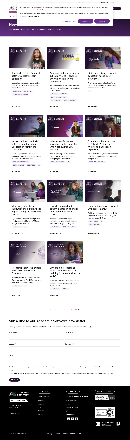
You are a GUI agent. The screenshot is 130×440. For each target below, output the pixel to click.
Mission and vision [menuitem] (72, 407)
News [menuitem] (68, 404)
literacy (65, 288)
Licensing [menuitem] (41, 404)
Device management (69, 227)
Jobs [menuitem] (67, 411)
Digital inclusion (18, 165)
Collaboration (56, 100)
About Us (13, 17)
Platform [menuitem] (41, 401)
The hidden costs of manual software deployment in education (26, 76)
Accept (86, 21)
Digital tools (31, 165)
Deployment (17, 91)
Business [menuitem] (41, 411)
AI (89, 91)
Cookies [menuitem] (57, 434)
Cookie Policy (44, 10)
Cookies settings (69, 21)
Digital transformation (58, 97)
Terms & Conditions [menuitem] (69, 434)
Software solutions (57, 162)
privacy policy (19, 374)
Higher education (69, 100)
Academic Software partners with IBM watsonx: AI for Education (26, 271)
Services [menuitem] (40, 414)
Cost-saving (27, 91)
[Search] (97, 2)
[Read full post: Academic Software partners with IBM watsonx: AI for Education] (27, 252)
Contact (115, 8)
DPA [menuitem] (79, 434)
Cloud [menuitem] (40, 407)
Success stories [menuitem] (71, 401)
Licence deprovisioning (20, 94)
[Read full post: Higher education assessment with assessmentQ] (103, 191)
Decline (102, 21)
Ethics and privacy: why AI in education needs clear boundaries (102, 76)
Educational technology (59, 94)
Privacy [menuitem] (49, 434)
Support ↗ (104, 2)
